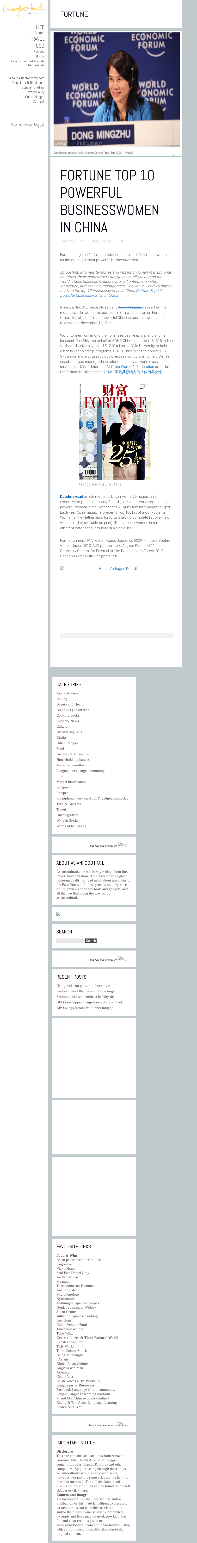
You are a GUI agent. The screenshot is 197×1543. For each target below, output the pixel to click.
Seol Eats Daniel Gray (72, 1273)
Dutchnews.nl (71, 496)
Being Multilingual (70, 1355)
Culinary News (67, 721)
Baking (61, 699)
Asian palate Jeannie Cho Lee (78, 1260)
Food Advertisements (100, 845)
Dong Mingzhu (130, 307)
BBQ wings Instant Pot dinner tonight (84, 1008)
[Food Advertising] (58, 914)
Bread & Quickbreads (72, 710)
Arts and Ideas (67, 693)
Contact (38, 101)
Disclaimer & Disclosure (28, 82)
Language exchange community (80, 771)
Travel (37, 39)
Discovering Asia (69, 732)
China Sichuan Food (71, 1325)
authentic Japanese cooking (77, 1316)
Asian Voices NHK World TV (78, 1381)
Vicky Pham (65, 1268)
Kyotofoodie (65, 1299)
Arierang (63, 1372)
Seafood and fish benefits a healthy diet (86, 997)
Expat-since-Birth (69, 1342)
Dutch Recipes (67, 743)
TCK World (65, 1346)
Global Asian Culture (72, 1364)
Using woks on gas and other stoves (83, 986)
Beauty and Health (70, 704)
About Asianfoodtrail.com (27, 78)
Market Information (71, 782)
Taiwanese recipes (70, 1329)
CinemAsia (64, 1377)
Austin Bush (65, 1290)
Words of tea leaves (71, 826)
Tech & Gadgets (68, 804)
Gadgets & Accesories (73, 754)
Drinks (40, 56)
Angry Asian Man (69, 1368)
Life (40, 27)
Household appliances (73, 760)
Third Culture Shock (71, 1351)
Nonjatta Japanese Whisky (76, 1307)
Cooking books (68, 715)
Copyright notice (33, 87)
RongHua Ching (101, 241)
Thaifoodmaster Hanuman (76, 1286)
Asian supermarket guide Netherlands (27, 63)
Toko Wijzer (65, 1333)
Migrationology (68, 1294)
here (83, 1490)
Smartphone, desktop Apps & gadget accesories (92, 798)
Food (38, 46)
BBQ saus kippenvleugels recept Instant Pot (89, 1002)
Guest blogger (34, 96)
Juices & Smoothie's (71, 765)
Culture (39, 33)
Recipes (39, 51)
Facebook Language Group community (86, 1390)
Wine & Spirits (67, 820)
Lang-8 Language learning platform (83, 1394)
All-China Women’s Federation (130, 367)
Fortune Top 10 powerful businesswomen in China (109, 201)
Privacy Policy (35, 92)
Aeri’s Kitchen (67, 1277)
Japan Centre (66, 1312)
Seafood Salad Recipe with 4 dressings (85, 991)
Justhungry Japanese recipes (77, 1303)
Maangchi (63, 1281)
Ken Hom (63, 1320)
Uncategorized (67, 815)
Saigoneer (63, 1264)
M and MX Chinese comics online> (83, 1398)
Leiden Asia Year (69, 1407)
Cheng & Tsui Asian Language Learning (86, 1402)
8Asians (62, 1359)
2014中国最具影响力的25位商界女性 (133, 372)
